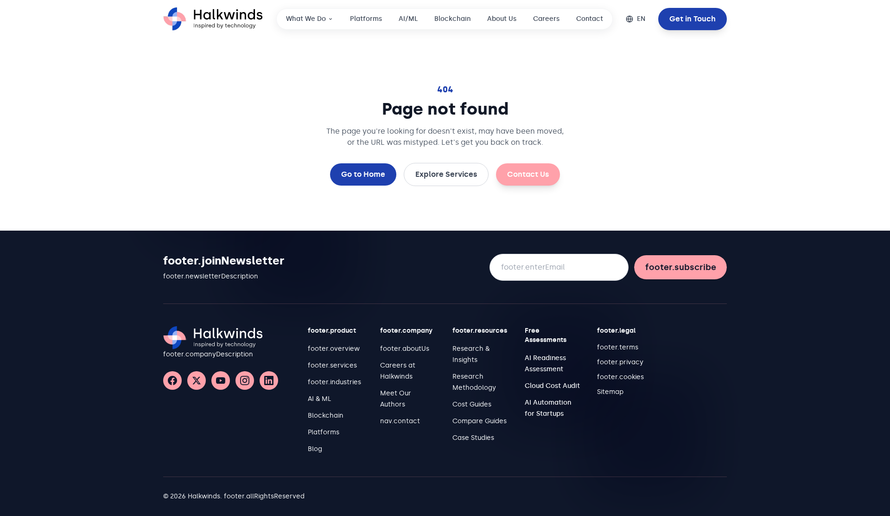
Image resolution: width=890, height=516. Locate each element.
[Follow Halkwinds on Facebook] (172, 380)
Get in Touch (692, 18)
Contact (589, 19)
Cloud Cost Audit (552, 386)
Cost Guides (471, 404)
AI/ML (408, 19)
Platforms (366, 19)
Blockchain (452, 19)
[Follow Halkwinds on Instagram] (244, 380)
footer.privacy (620, 362)
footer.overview (334, 349)
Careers (546, 19)
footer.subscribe (680, 267)
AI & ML (319, 399)
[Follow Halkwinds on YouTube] (220, 380)
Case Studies (473, 438)
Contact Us (528, 174)
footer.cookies (620, 377)
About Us (501, 19)
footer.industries (334, 382)
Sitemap (610, 392)
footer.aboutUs (404, 349)
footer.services (332, 365)
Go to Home (363, 174)
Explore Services (446, 174)
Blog (315, 449)
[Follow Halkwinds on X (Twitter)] (196, 380)
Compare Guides (479, 421)
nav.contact (400, 421)
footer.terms (617, 347)
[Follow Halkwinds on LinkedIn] (269, 380)
